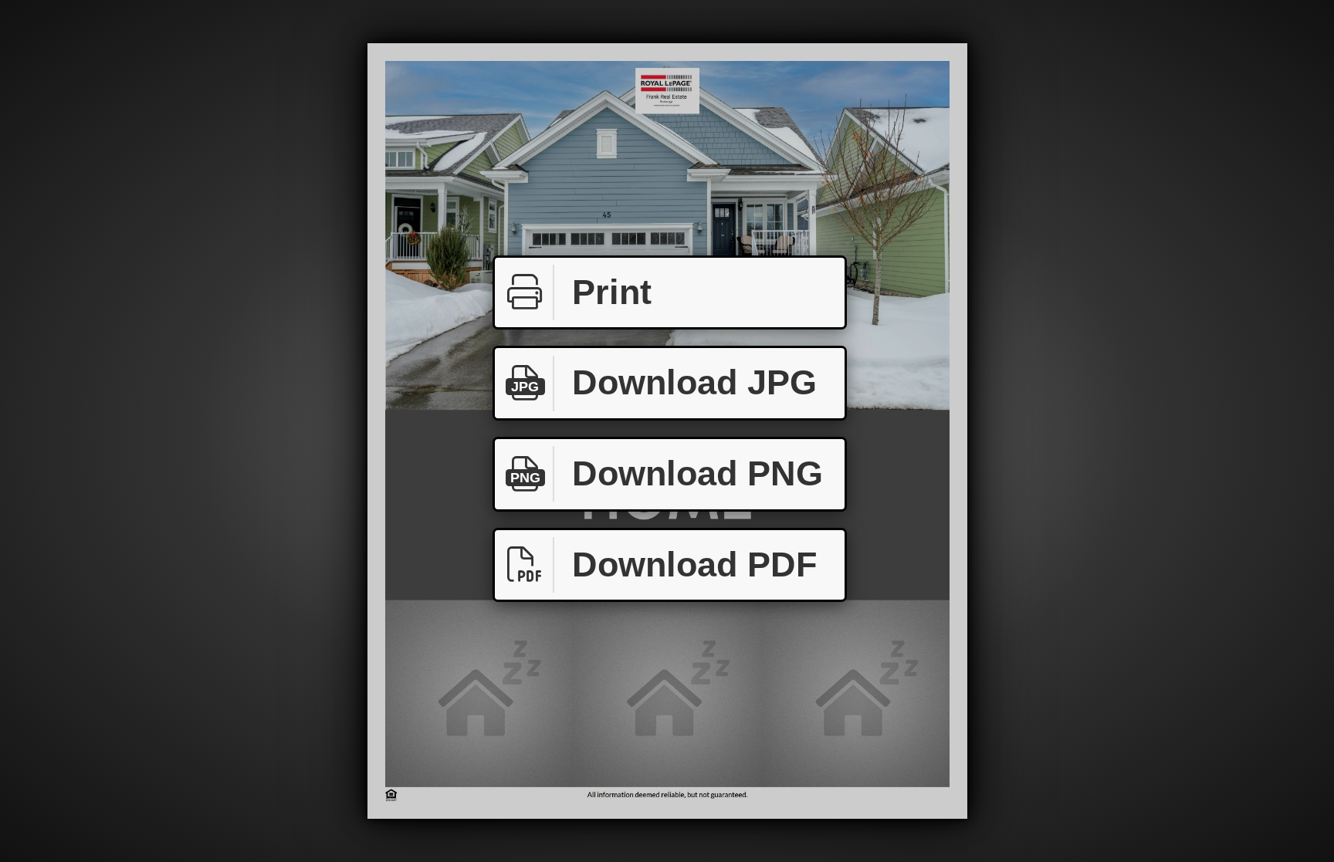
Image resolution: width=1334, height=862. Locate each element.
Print (612, 292)
